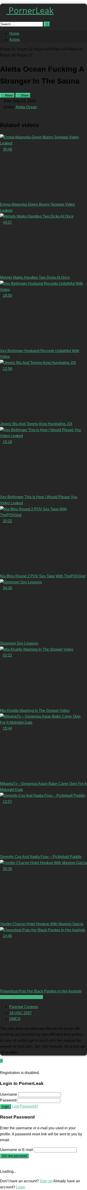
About (8, 95)
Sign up (46, 1181)
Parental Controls (23, 1007)
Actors (14, 40)
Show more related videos (21, 997)
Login (5, 1106)
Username (8, 1094)
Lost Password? (25, 1106)
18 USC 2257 (20, 1013)
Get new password (14, 1156)
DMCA (14, 1019)
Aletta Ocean (26, 107)
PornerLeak (30, 10)
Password (8, 1100)
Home (14, 33)
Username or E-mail (16, 1150)
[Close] (1, 1067)
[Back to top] (1, 1061)
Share (24, 95)
